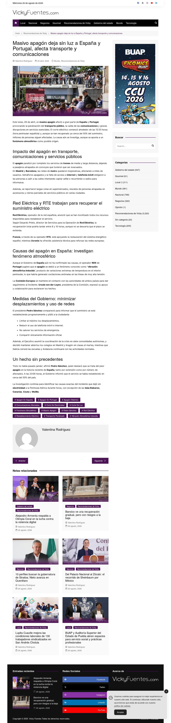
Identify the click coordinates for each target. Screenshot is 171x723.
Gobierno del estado (103, 23)
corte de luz (77, 405)
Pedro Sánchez (69, 410)
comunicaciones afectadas (27, 405)
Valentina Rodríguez (23, 61)
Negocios (44, 23)
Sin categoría (121, 219)
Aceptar (120, 712)
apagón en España (24, 399)
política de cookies (122, 705)
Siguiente (99, 460)
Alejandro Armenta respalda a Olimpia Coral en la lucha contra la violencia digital (34, 519)
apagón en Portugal (48, 399)
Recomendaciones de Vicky (77, 23)
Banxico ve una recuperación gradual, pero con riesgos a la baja (83, 515)
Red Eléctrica (89, 410)
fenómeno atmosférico (26, 410)
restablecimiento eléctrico (27, 416)
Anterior (22, 460)
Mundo (119, 23)
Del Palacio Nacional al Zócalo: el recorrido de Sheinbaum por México (84, 577)
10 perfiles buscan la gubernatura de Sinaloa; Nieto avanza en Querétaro (35, 577)
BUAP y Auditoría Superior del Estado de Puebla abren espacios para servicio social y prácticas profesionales (85, 637)
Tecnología (131, 23)
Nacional (33, 23)
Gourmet (57, 23)
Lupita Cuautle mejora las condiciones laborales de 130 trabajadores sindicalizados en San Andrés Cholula (33, 637)
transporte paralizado (55, 416)
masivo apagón (49, 410)
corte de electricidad (55, 405)
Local (22, 23)
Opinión (119, 207)
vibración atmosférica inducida (85, 416)
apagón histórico (71, 399)
